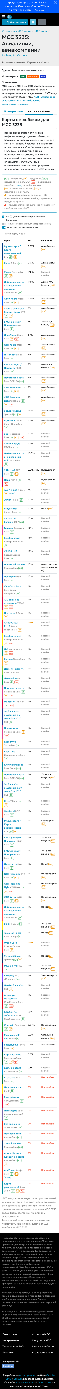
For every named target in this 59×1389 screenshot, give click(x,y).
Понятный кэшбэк (14, 564)
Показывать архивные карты (22, 227)
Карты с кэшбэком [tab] (39, 111)
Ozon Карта (11, 298)
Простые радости (14, 688)
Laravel (18, 1378)
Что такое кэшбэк (42, 1352)
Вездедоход (11, 1044)
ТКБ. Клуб (9, 470)
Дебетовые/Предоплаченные (29, 216)
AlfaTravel (9, 1170)
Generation (10, 678)
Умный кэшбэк (12, 1143)
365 (6, 433)
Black (7, 263)
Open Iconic (45, 1382)
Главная (8, 528)
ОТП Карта (10, 344)
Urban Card (10, 942)
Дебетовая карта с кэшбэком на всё (14, 457)
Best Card (9, 751)
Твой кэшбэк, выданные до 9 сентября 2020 (13, 788)
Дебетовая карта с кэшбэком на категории (14, 285)
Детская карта (12, 1087)
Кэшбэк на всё (12, 636)
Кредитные (11, 220)
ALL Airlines (10, 489)
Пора (7, 479)
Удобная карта (12, 1067)
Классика (9, 1077)
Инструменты (10, 1340)
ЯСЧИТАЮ (10, 420)
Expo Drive (10, 741)
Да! (6, 649)
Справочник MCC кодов (16, 31)
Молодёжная (11, 1097)
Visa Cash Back (12, 586)
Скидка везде (12, 443)
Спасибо (9, 1025)
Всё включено (12, 1123)
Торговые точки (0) (13, 62)
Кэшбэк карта (12, 538)
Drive (7, 801)
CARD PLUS (10, 551)
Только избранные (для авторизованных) (29, 223)
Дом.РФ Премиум (14, 668)
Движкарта (10, 1110)
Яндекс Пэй (11, 508)
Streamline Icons (25, 1382)
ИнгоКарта (10, 354)
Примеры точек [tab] (13, 111)
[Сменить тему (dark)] (42, 22)
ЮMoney (9, 975)
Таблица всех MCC (13, 1346)
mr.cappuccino (27, 1375)
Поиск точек (9, 1334)
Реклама (39, 10)
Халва (7, 272)
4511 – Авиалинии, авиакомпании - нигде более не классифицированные (28, 100)
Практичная (11, 728)
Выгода (8, 659)
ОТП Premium (12, 387)
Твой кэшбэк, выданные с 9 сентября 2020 (12, 715)
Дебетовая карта (14, 377)
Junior (7, 499)
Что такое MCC (41, 1334)
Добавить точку (16, 22)
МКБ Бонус (10, 965)
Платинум (9, 613)
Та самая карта (12, 932)
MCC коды (41, 31)
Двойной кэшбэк (14, 985)
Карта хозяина (12, 1054)
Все (7, 216)
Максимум (10, 701)
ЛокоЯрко (10, 576)
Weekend (9, 811)
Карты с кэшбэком (38, 62)
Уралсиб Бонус (12, 410)
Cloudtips (8, 1366)
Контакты (8, 1352)
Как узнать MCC (41, 1340)
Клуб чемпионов (13, 764)
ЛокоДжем (10, 335)
